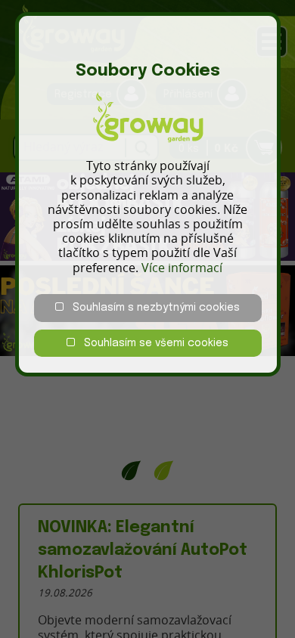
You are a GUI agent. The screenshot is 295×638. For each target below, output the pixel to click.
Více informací (181, 267)
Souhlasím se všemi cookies (151, 343)
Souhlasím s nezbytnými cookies (152, 307)
